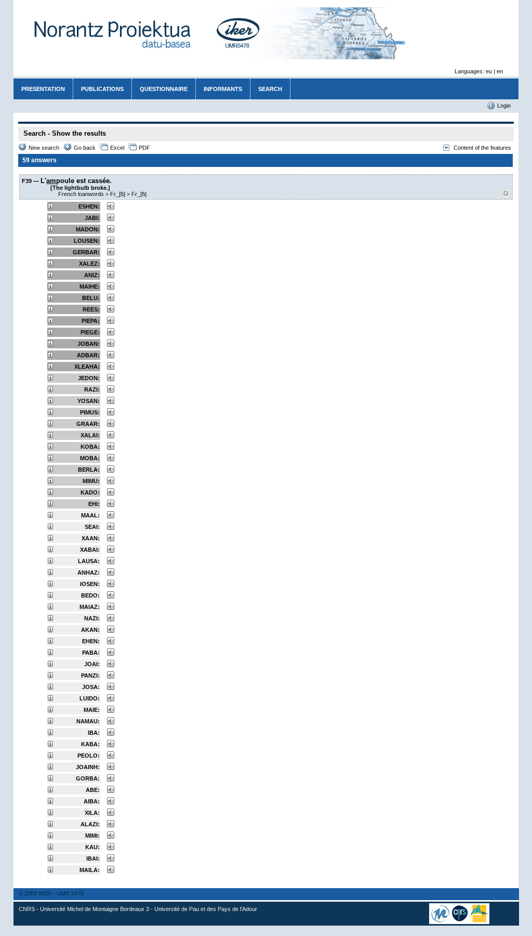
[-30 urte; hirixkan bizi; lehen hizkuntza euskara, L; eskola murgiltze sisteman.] (50, 573)
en (500, 71)
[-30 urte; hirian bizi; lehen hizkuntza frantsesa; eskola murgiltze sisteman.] (50, 779)
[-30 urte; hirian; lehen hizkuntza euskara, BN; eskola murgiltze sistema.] (50, 745)
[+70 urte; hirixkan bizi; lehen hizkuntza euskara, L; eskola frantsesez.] (50, 207)
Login (504, 105)
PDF (144, 148)
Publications (102, 89)
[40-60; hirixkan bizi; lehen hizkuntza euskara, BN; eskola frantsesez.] (50, 470)
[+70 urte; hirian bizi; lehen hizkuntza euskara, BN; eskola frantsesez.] (50, 367)
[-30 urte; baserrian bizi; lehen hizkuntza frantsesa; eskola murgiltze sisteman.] (50, 687)
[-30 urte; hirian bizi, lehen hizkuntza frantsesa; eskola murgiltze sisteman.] (50, 859)
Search (270, 89)
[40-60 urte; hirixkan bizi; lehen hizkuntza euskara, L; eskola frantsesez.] (50, 390)
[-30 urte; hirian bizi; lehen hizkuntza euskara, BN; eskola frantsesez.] (50, 550)
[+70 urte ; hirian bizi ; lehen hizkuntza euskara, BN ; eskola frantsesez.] (50, 344)
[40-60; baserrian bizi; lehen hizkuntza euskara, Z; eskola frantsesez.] (50, 401)
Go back (85, 148)
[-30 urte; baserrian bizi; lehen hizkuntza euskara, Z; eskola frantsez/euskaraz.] (50, 813)
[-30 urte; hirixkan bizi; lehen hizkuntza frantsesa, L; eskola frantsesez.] (50, 676)
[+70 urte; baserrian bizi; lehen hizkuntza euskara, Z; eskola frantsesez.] (50, 253)
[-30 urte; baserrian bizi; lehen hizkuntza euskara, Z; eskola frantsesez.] (50, 516)
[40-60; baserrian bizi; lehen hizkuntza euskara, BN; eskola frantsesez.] (50, 436)
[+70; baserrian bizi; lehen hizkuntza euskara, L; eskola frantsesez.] (50, 264)
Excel (117, 148)
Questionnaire (164, 89)
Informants (223, 89)
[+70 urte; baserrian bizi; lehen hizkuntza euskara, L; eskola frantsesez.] (50, 230)
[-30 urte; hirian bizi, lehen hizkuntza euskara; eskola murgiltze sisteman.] (50, 733)
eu (489, 71)
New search (44, 148)
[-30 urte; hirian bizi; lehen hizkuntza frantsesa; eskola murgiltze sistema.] (50, 653)
